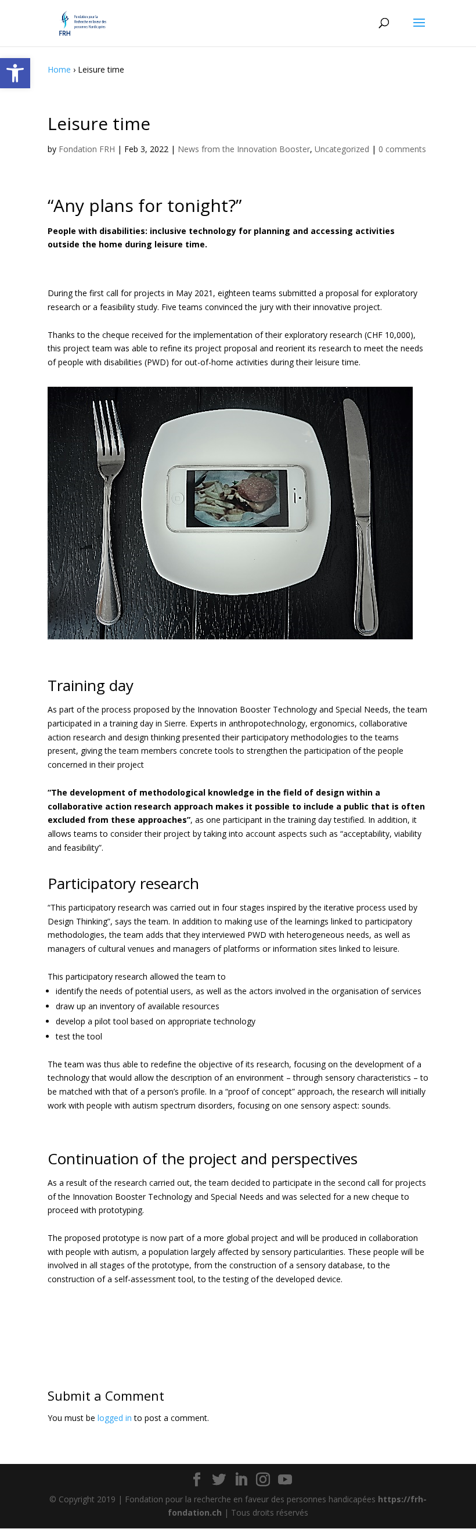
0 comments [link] (402, 148)
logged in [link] (115, 1417)
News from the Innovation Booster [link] (244, 148)
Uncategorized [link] (342, 148)
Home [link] (59, 69)
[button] (419, 30)
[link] (15, 73)
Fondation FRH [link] (87, 148)
